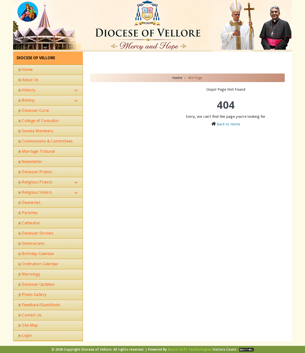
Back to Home (228, 124)
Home (177, 77)
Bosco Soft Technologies (189, 349)
